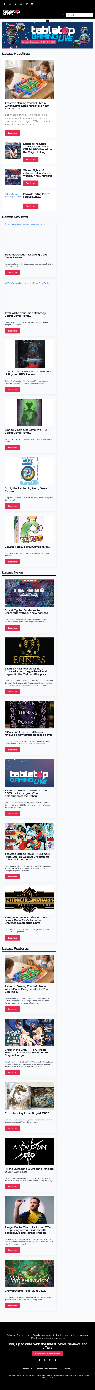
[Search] (64, 15)
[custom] (15, 4)
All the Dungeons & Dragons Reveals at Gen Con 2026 (29, 1170)
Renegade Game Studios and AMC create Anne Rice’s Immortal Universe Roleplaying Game (27, 920)
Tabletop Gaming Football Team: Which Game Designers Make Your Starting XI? (27, 106)
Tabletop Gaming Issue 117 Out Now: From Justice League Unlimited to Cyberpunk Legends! (28, 857)
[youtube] (27, 4)
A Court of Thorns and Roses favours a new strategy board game (28, 733)
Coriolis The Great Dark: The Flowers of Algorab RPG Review (29, 373)
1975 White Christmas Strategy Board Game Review (25, 314)
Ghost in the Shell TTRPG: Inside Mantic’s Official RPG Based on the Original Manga (38, 148)
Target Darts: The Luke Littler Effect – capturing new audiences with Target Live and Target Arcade (29, 1230)
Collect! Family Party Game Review (27, 546)
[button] (90, 35)
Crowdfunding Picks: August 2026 (36, 195)
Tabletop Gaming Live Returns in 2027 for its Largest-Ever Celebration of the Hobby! (26, 793)
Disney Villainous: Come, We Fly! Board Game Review (26, 431)
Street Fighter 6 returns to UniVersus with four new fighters (37, 173)
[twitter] (21, 4)
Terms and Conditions (47, 1369)
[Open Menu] (47, 20)
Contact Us (27, 1369)
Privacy (67, 1369)
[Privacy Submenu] (73, 1369)
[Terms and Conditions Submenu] (59, 1369)
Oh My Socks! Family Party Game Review (26, 490)
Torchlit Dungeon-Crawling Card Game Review (26, 256)
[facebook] (4, 4)
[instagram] (10, 4)
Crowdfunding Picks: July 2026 (25, 1290)
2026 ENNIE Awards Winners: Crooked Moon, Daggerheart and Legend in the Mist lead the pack (26, 671)
